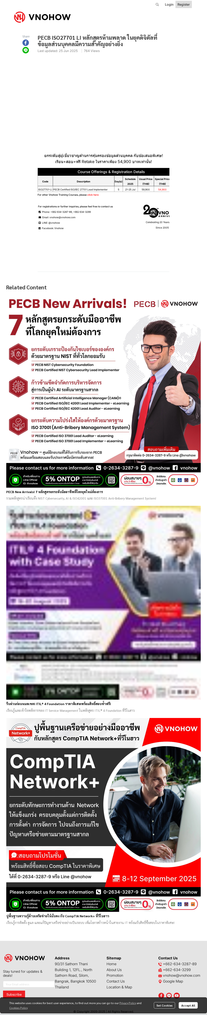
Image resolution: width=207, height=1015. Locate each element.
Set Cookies (164, 1005)
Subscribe (14, 994)
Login (169, 4)
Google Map (172, 981)
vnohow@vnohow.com (181, 975)
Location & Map (119, 987)
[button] (157, 4)
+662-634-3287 (177, 964)
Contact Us (116, 981)
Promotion (115, 975)
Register (183, 4)
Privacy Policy (127, 1003)
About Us (114, 970)
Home (111, 964)
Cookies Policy (18, 1008)
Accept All (188, 1005)
